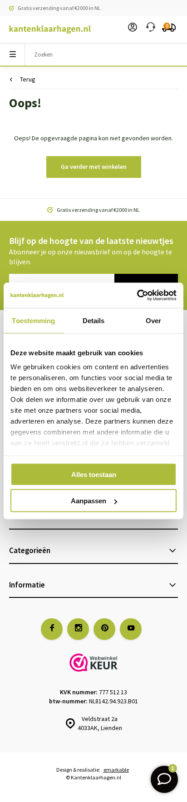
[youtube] (131, 629)
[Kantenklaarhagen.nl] (45, 29)
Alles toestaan (93, 474)
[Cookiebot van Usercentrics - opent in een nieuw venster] (137, 295)
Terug (27, 79)
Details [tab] (94, 320)
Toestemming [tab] (33, 320)
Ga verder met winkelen (94, 166)
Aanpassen (88, 501)
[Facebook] (52, 629)
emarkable (116, 769)
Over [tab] (153, 320)
